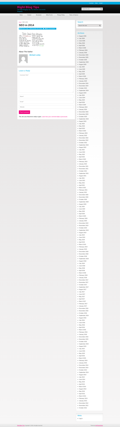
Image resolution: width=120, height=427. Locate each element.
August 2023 (82, 121)
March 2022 (82, 159)
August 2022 (82, 147)
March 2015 (82, 358)
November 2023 (83, 114)
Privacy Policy (61, 15)
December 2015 (83, 337)
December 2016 (83, 308)
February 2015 (83, 360)
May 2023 (82, 126)
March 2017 (82, 301)
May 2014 (82, 382)
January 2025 (83, 81)
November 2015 (83, 339)
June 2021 (82, 180)
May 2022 (82, 154)
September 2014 (84, 372)
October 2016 (83, 313)
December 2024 (83, 83)
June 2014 (82, 379)
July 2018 (82, 263)
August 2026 (82, 36)
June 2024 (82, 97)
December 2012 (83, 403)
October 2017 (83, 284)
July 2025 (82, 67)
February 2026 (83, 50)
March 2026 (82, 48)
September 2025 (84, 62)
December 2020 (83, 194)
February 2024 (83, 107)
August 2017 (82, 289)
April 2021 (82, 185)
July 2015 (82, 348)
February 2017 (83, 303)
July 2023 (82, 123)
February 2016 (83, 332)
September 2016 (84, 315)
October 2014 (83, 370)
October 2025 (83, 59)
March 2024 (82, 104)
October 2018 (83, 256)
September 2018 (84, 258)
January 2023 (83, 135)
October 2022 (83, 142)
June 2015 (82, 351)
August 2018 (82, 261)
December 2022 (83, 138)
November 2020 (83, 197)
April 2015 (82, 355)
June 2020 (82, 209)
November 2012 (83, 405)
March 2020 (82, 216)
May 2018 (82, 268)
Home (21, 15)
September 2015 (84, 344)
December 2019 (83, 223)
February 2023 (83, 133)
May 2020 (82, 211)
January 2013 (83, 400)
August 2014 (82, 374)
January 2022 (83, 164)
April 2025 (82, 74)
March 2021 (82, 187)
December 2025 (83, 55)
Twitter (96, 3)
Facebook (91, 3)
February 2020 (83, 218)
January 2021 (83, 192)
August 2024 (82, 93)
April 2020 (82, 213)
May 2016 (82, 325)
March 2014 (82, 386)
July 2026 (82, 38)
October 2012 (83, 408)
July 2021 (82, 178)
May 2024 (82, 100)
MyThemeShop (99, 425)
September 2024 (84, 90)
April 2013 (82, 393)
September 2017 (84, 287)
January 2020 (83, 220)
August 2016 (82, 318)
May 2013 (82, 391)
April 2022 (82, 157)
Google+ (101, 3)
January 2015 (83, 363)
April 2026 (82, 45)
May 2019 (82, 239)
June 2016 (82, 322)
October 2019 (83, 228)
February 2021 (83, 190)
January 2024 (83, 109)
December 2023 (83, 112)
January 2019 (83, 249)
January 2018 (83, 277)
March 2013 (82, 396)
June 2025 (82, 69)
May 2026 (82, 43)
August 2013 (82, 389)
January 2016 (83, 334)
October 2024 (83, 88)
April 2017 (82, 299)
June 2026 (82, 40)
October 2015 (83, 341)
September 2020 (84, 202)
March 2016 (82, 329)
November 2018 (83, 254)
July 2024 (82, 95)
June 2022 (82, 152)
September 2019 (84, 230)
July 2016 (82, 320)
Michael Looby (24, 28)
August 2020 (82, 204)
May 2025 (82, 71)
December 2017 (83, 280)
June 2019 (82, 237)
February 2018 (83, 275)
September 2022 (84, 145)
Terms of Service (73, 15)
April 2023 (82, 128)
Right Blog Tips (28, 7)
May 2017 (82, 296)
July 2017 (82, 292)
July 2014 (82, 377)
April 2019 (82, 242)
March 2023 (82, 130)
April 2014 (82, 384)
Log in (80, 418)
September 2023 (84, 119)
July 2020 (82, 206)
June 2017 (82, 294)
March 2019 (82, 244)
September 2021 (84, 173)
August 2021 (82, 175)
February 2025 (83, 78)
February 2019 (83, 247)
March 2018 (82, 273)
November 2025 (83, 57)
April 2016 (82, 327)
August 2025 (82, 64)
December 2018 (83, 251)
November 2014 (83, 367)
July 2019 (82, 235)
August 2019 (82, 232)
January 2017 (83, 306)
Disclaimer (38, 15)
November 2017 (83, 282)
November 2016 (83, 310)
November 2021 (83, 168)
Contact (29, 15)
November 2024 (83, 85)
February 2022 (83, 161)
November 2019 (83, 225)
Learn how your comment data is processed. (54, 116)
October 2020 (83, 199)
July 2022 (82, 149)
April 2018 (82, 270)
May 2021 (82, 183)
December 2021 (83, 166)
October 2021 (83, 171)
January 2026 (83, 52)
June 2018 (82, 265)
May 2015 (82, 353)
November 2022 (83, 140)
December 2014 (83, 365)
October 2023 (83, 116)
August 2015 (82, 346)
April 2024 (82, 102)
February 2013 (83, 398)
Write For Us (49, 15)
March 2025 (82, 76)
